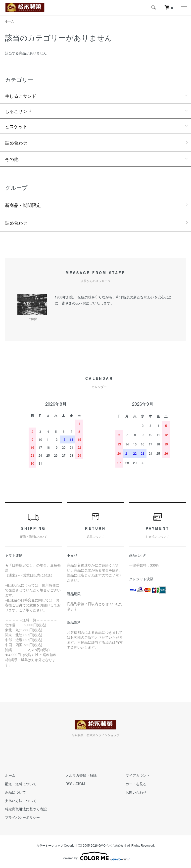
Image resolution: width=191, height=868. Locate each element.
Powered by (69, 858)
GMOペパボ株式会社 (112, 845)
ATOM (80, 783)
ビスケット (16, 126)
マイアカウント (138, 775)
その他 (11, 159)
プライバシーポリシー (22, 817)
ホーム (9, 21)
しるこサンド (20, 111)
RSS (68, 783)
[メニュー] (183, 7)
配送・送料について (20, 783)
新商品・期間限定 (23, 205)
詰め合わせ (16, 142)
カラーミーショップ (49, 845)
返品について (15, 792)
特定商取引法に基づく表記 (26, 808)
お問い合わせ (136, 792)
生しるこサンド (20, 96)
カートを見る (136, 783)
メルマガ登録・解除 (81, 775)
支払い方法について (20, 800)
